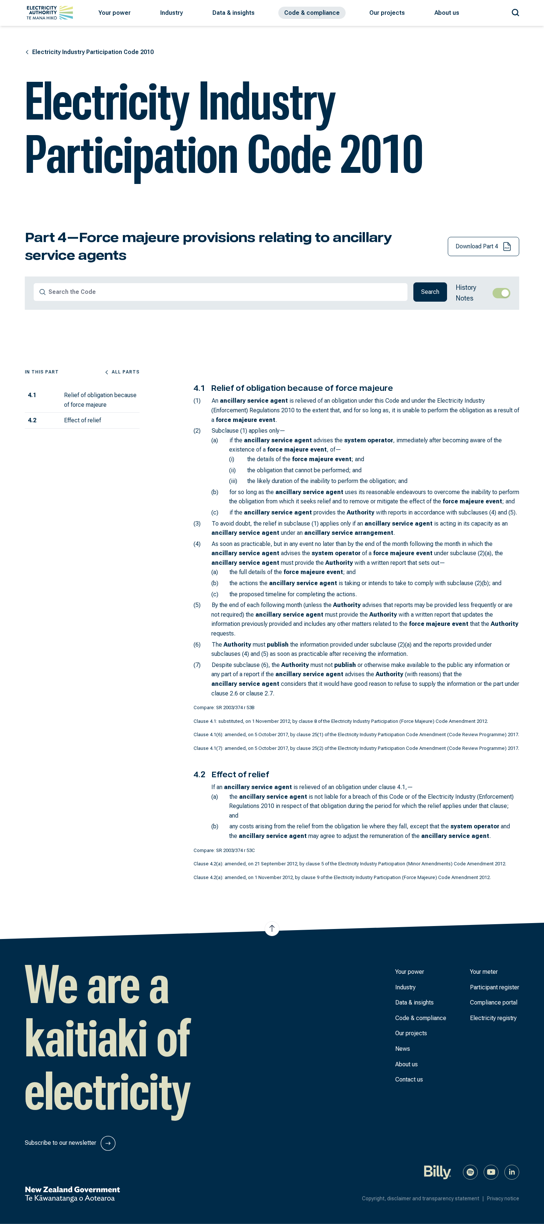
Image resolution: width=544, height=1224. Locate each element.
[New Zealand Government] (72, 1194)
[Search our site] (515, 11)
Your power (409, 971)
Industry (405, 987)
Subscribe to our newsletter (61, 1142)
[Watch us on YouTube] (491, 1171)
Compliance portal (493, 1002)
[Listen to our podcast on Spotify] (470, 1171)
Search (430, 291)
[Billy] (438, 1171)
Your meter (484, 971)
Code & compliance (420, 1018)
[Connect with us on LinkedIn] (511, 1171)
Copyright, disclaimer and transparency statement (423, 1198)
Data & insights (414, 1002)
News (402, 1048)
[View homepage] (50, 13)
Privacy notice (503, 1198)
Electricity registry (493, 1018)
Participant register (494, 987)
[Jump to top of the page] (272, 928)
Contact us (409, 1079)
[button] (115, 13)
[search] (42, 292)
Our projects (411, 1033)
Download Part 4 (478, 246)
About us (406, 1064)
